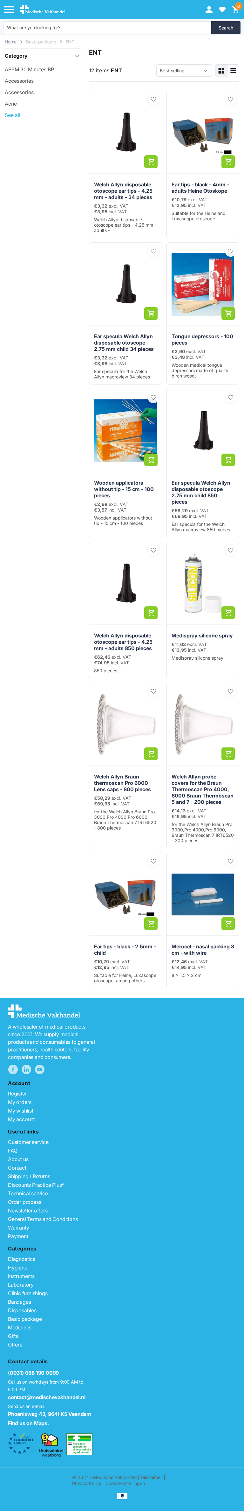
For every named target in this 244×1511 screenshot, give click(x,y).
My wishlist (20, 1110)
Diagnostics (21, 1259)
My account (21, 1119)
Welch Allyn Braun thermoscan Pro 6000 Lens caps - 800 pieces (122, 782)
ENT (70, 41)
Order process (24, 1202)
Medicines (19, 1327)
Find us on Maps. (28, 1423)
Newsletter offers (28, 1210)
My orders (19, 1102)
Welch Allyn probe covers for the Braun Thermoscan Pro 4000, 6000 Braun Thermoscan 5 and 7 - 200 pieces (203, 789)
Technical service (28, 1193)
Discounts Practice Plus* (36, 1185)
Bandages (19, 1302)
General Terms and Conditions (43, 1219)
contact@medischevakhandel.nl (46, 1397)
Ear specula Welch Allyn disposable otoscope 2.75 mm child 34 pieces (124, 342)
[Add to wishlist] (153, 99)
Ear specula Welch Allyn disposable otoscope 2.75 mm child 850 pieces (201, 492)
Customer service (28, 1142)
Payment (18, 1236)
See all (12, 115)
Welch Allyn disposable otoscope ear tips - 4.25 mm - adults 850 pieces (123, 641)
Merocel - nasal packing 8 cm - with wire (203, 949)
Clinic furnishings (27, 1293)
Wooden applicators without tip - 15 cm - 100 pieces (124, 489)
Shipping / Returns (29, 1176)
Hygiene (17, 1267)
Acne (11, 103)
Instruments (21, 1276)
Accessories (19, 81)
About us (18, 1159)
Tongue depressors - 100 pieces (202, 339)
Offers (15, 1344)
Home (11, 41)
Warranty (18, 1227)
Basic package (41, 41)
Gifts (13, 1336)
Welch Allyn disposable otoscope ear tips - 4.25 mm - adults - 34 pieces (123, 190)
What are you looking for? (33, 27)
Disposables (22, 1310)
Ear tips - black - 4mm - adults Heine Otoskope (200, 187)
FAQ (12, 1150)
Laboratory (21, 1285)
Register (17, 1093)
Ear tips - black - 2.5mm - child (125, 949)
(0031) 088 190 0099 (33, 1373)
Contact (17, 1168)
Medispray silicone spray (202, 635)
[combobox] (107, 27)
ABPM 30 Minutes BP (29, 69)
